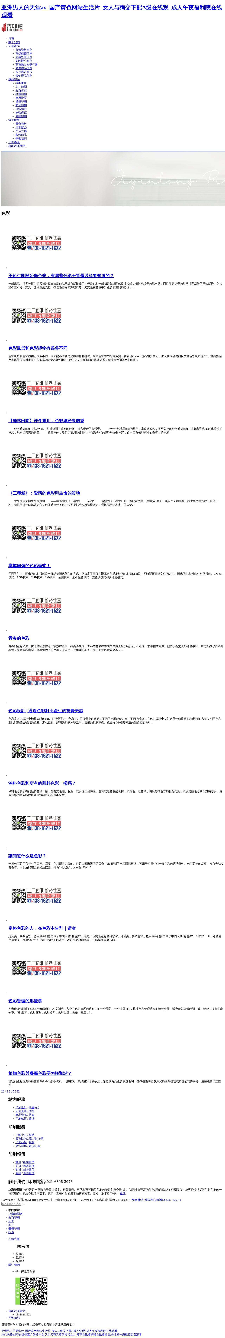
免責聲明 (137, 1199)
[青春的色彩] (36, 630)
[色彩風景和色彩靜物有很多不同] (36, 340)
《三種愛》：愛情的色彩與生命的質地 (44, 493)
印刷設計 (21, 1107)
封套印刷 (21, 105)
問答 (31, 1111)
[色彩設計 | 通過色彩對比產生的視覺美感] (36, 702)
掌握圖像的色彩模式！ (29, 565)
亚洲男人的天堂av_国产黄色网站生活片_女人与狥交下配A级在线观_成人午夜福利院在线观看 (59, 1330)
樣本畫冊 (21, 83)
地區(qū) (34, 1107)
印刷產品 (14, 46)
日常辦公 (21, 127)
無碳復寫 (21, 112)
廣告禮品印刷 (23, 68)
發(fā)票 (38, 1138)
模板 (31, 1142)
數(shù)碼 (34, 1145)
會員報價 (28, 1173)
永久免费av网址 (11, 1334)
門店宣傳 (21, 131)
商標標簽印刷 (23, 53)
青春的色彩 (19, 638)
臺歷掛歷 (21, 97)
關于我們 (14, 42)
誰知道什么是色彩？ (27, 856)
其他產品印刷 (23, 75)
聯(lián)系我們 (16, 145)
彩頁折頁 (21, 90)
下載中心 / (22, 1134)
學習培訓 (21, 138)
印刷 (11, 1221)
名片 (11, 1224)
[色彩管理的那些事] (36, 992)
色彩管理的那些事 (25, 1000)
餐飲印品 (21, 134)
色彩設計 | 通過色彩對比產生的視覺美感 (45, 710)
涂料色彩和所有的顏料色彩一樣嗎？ (42, 783)
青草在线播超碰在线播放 (91, 1334)
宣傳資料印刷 (23, 49)
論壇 (31, 1118)
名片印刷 (21, 86)
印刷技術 (21, 1118)
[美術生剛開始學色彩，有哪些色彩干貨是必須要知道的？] (36, 267)
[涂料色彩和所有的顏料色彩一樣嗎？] (36, 775)
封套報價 (28, 1169)
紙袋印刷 (21, 94)
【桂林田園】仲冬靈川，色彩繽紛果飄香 (46, 420)
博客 (31, 1114)
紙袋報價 (28, 1162)
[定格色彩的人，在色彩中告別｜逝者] (36, 920)
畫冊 (18, 1162)
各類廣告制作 (23, 71)
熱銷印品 (14, 79)
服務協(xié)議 (23, 1138)
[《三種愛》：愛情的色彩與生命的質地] (36, 485)
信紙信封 (21, 108)
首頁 (11, 38)
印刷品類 (21, 1142)
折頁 (11, 1232)
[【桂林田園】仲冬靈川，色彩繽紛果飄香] (36, 412)
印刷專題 (14, 142)
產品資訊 (21, 1114)
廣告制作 (21, 1145)
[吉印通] (12, 30)
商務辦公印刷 (23, 60)
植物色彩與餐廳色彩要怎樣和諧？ (40, 1073)
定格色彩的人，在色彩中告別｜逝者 (42, 928)
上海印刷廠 (15, 1213)
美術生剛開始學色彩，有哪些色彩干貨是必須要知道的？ (61, 275)
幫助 (31, 1134)
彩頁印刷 (14, 1217)
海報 (18, 1173)
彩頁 (18, 1165)
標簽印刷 (21, 101)
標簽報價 (28, 1165)
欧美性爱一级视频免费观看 (125, 1334)
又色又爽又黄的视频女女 (60, 1334)
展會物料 (21, 123)
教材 (18, 1169)
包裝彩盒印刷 (23, 57)
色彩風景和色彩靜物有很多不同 (38, 348)
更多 (123, 1193)
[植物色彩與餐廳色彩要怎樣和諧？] (36, 1065)
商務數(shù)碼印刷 (26, 64)
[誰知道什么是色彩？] (36, 847)
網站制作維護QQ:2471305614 (163, 1199)
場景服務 (14, 120)
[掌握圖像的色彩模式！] (36, 557)
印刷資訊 (21, 1111)
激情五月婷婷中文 (33, 1334)
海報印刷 (21, 116)
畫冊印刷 (14, 1228)
